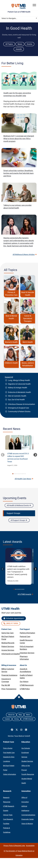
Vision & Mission (27, 824)
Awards (19, 49)
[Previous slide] (2, 455)
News (20, 44)
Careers (7, 719)
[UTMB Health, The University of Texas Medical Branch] (19, 707)
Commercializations (28, 815)
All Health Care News (23, 479)
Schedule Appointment (15, 618)
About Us (11, 715)
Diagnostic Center (27, 819)
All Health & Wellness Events (18, 505)
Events (29, 44)
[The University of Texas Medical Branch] (19, 6)
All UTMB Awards (24, 594)
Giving (16, 719)
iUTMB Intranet (28, 719)
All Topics (9, 44)
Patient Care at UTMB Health (19, 12)
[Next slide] (35, 455)
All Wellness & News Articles (24, 254)
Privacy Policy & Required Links (14, 846)
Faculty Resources (27, 774)
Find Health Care (9, 753)
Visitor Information (9, 774)
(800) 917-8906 (12, 623)
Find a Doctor (7, 748)
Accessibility (30, 846)
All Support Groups (18, 520)
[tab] (12, 473)
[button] (34, 5)
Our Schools (25, 748)
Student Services (27, 761)
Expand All (9, 377)
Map (20, 715)
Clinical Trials (7, 815)
